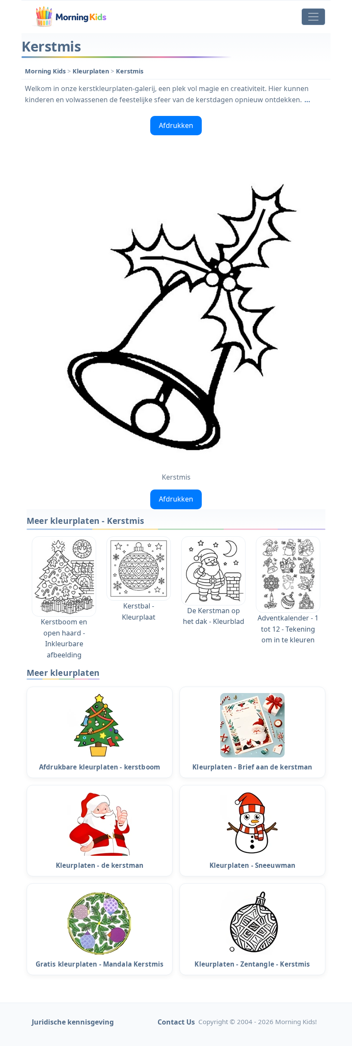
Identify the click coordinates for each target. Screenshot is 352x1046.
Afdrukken (176, 125)
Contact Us (176, 1022)
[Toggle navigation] (313, 16)
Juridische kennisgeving (73, 1022)
